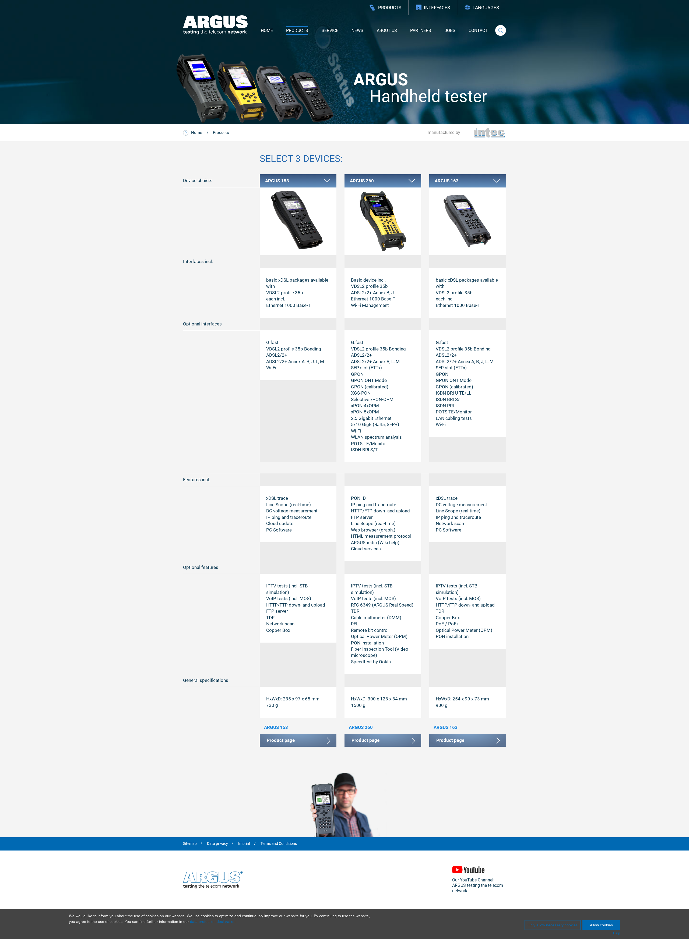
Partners (420, 30)
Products (389, 7)
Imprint (244, 844)
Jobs (450, 30)
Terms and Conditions (279, 844)
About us (387, 30)
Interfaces (437, 7)
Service (330, 30)
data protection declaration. (213, 921)
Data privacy (217, 844)
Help (616, 933)
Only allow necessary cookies (553, 925)
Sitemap (190, 844)
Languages (486, 7)
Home (267, 30)
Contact (478, 30)
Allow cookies (601, 925)
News (357, 30)
